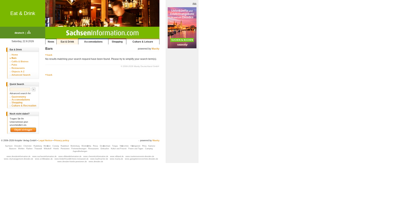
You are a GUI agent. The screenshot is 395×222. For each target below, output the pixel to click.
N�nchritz (124, 146)
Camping (149, 149)
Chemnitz (27, 146)
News (51, 41)
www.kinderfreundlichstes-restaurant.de (72, 159)
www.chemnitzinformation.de (96, 156)
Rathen (29, 149)
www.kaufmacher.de (99, 159)
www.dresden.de (96, 162)
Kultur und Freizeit (119, 149)
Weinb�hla (86, 146)
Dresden (18, 146)
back (49, 55)
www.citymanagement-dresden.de (19, 159)
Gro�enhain (105, 146)
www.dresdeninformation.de (19, 156)
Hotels (56, 149)
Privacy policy (61, 140)
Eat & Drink (22, 13)
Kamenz (151, 146)
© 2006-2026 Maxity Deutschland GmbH (140, 66)
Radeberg (38, 146)
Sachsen (9, 146)
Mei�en (47, 146)
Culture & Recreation (24, 105)
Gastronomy (19, 96)
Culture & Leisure (142, 41)
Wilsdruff (48, 149)
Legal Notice (45, 140)
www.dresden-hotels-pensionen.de (72, 162)
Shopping (117, 41)
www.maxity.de (117, 159)
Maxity (155, 48)
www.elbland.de (117, 156)
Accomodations (93, 41)
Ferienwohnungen (79, 149)
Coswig (55, 146)
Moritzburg (75, 146)
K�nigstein (136, 146)
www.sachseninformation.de (44, 156)
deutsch (19, 32)
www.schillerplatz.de (44, 159)
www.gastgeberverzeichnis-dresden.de (141, 159)
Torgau (115, 146)
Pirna (144, 146)
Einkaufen (105, 149)
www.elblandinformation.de (70, 156)
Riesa (96, 146)
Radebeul (65, 146)
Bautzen (13, 149)
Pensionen (65, 149)
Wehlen (21, 149)
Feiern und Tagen (136, 149)
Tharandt (38, 149)
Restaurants (93, 149)
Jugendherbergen (80, 151)
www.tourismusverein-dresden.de (139, 156)
